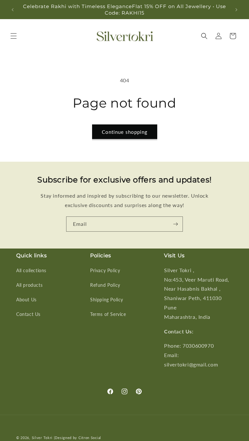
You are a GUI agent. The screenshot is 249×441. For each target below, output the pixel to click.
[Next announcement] (236, 10)
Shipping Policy (106, 299)
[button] (13, 36)
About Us (26, 299)
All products (29, 285)
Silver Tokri (43, 437)
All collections (31, 270)
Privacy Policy (105, 270)
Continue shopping (125, 132)
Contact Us (28, 314)
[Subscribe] (175, 224)
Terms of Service (108, 314)
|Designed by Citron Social (77, 437)
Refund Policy (105, 285)
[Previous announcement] (13, 10)
